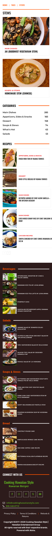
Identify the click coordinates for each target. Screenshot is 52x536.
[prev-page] (4, 253)
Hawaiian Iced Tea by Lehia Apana (30, 285)
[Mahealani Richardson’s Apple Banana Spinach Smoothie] (10, 310)
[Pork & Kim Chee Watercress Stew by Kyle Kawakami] (10, 396)
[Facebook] (12, 494)
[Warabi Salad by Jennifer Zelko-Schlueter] (10, 328)
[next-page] (8, 253)
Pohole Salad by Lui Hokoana (29, 362)
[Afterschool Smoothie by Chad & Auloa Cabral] (10, 276)
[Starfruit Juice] (10, 302)
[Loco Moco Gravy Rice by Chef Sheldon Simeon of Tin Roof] (10, 218)
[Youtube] (40, 494)
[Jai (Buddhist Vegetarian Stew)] (26, 31)
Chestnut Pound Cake (26, 431)
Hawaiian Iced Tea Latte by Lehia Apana (32, 293)
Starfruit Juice (23, 302)
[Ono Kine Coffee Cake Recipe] (10, 448)
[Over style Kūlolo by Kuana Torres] (10, 178)
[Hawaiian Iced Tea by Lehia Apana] (10, 285)
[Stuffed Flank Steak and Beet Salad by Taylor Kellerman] (10, 336)
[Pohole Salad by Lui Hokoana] (10, 361)
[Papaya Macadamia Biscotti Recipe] (10, 464)
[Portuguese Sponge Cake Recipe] (10, 439)
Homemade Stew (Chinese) (18, 93)
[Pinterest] (26, 494)
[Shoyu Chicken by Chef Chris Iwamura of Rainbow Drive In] (10, 239)
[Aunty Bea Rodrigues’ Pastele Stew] (10, 405)
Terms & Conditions (28, 513)
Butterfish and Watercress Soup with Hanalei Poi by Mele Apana (32, 379)
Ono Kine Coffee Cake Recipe (28, 448)
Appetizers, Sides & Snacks (30, 156)
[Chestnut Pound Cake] (10, 431)
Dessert (22, 176)
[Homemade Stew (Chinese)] (26, 73)
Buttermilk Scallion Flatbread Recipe (32, 456)
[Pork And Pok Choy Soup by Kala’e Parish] (10, 388)
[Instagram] (19, 494)
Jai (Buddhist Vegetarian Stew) (21, 51)
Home (5, 5)
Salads (7, 320)
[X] (33, 494)
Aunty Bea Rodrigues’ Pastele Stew (31, 405)
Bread (6, 423)
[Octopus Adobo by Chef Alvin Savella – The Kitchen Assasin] (10, 198)
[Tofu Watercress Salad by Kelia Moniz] (10, 345)
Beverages (9, 268)
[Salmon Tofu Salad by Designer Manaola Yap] (10, 353)
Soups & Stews (12, 90)
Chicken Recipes (26, 235)
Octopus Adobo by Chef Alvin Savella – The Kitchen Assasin (34, 199)
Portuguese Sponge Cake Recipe (30, 440)
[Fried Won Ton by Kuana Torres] (10, 157)
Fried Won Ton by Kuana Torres (31, 158)
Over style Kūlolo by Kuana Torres (33, 179)
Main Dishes (11, 48)
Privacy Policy (10, 513)
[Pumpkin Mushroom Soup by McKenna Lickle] (10, 413)
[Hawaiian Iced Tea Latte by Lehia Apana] (10, 293)
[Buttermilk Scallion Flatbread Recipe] (10, 456)
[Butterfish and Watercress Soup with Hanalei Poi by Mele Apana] (10, 379)
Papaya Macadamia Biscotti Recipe (30, 465)
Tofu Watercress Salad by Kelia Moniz (32, 345)
